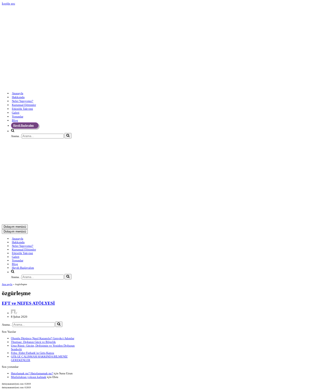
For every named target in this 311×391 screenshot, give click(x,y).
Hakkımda (18, 97)
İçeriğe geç (8, 3)
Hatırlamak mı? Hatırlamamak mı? (32, 373)
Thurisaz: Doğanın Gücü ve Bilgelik (33, 342)
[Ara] (67, 135)
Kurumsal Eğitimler (24, 105)
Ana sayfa (7, 284)
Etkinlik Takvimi (22, 108)
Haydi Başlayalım (23, 125)
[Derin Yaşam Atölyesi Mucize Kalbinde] (59, 86)
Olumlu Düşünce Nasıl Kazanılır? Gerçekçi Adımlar (42, 338)
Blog (15, 120)
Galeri (15, 112)
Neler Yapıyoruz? (22, 101)
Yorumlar (17, 116)
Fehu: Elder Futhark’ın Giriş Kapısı (32, 353)
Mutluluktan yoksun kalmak (28, 377)
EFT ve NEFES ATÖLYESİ (28, 303)
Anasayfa (17, 93)
